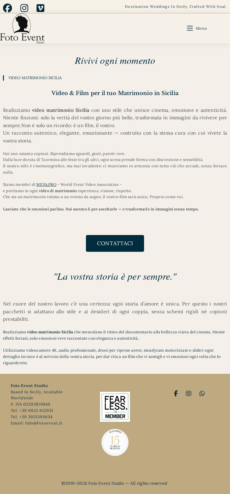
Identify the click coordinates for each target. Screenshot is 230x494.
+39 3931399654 (36, 416)
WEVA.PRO (46, 184)
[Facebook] (9, 8)
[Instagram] (24, 8)
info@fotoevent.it (44, 423)
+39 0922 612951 (36, 410)
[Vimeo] (40, 8)
